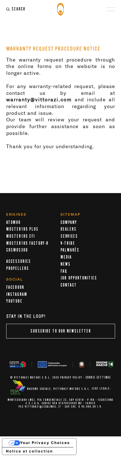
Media (66, 257)
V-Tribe (67, 243)
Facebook (15, 287)
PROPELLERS (17, 268)
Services (69, 236)
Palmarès (69, 250)
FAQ (63, 271)
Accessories (18, 261)
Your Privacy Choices (45, 442)
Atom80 (13, 222)
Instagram (16, 294)
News (65, 264)
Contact (68, 285)
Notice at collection (29, 451)
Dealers (68, 229)
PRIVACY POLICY (71, 377)
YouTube (14, 301)
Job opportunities (78, 278)
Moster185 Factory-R (27, 243)
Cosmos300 (17, 250)
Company (68, 222)
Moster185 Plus (22, 229)
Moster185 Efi (20, 236)
